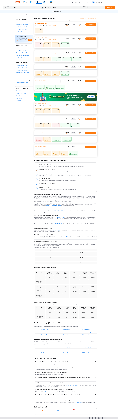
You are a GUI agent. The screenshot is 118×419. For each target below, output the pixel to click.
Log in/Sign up (99, 2)
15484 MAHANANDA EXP (59, 217)
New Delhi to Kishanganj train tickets (53, 205)
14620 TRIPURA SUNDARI (57, 230)
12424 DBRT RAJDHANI (58, 210)
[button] (97, 2)
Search (109, 7)
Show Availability (90, 24)
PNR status (68, 236)
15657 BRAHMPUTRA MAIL (57, 223)
